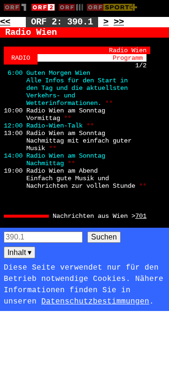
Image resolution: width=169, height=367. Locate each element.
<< (5, 22)
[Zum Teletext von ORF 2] (45, 12)
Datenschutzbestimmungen (95, 301)
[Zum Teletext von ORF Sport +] (114, 12)
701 (140, 216)
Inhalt (19, 252)
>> (119, 22)
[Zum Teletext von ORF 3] (73, 12)
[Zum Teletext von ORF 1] (17, 12)
